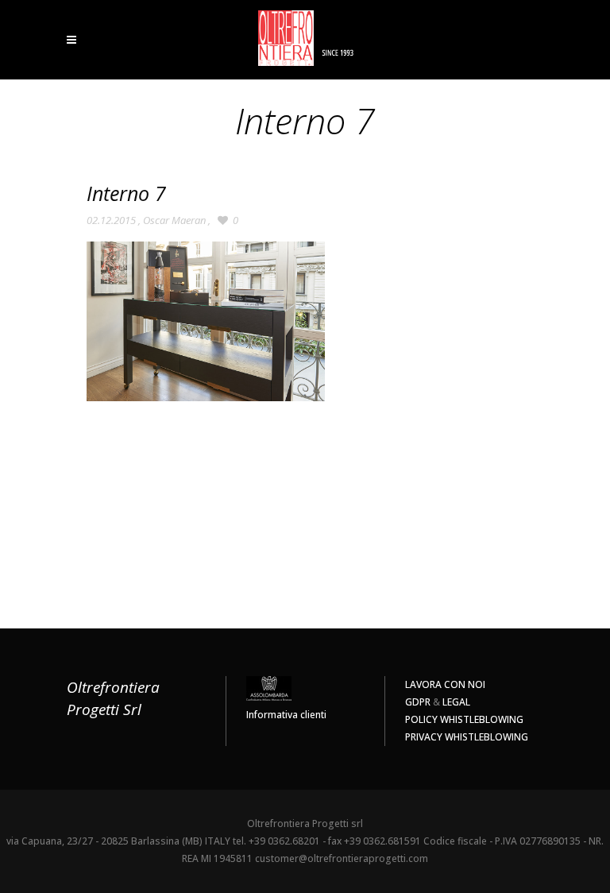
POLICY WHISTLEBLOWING (464, 719)
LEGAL (456, 702)
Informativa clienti (286, 714)
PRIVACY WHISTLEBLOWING (466, 737)
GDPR (417, 702)
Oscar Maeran (174, 220)
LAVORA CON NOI (445, 684)
